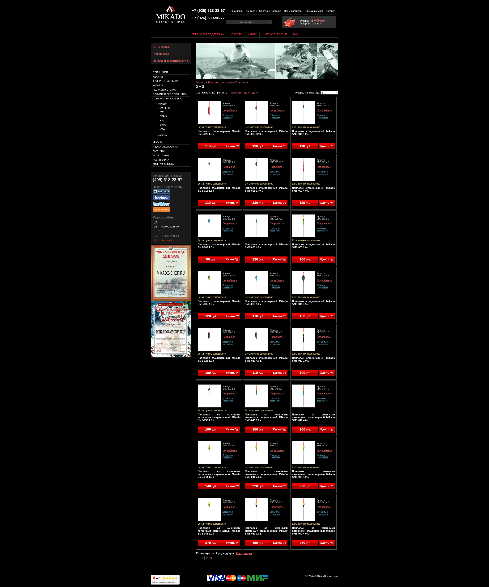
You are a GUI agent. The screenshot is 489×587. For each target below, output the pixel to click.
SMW (162, 129)
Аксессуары (161, 155)
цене (247, 92)
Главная (200, 82)
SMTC (162, 125)
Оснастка (162, 135)
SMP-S (163, 116)
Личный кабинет (314, 11)
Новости (236, 34)
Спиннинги (160, 72)
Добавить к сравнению (228, 116)
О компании (236, 11)
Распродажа (161, 53)
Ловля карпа (161, 160)
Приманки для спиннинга (170, 94)
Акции (252, 34)
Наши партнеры (293, 11)
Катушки (158, 85)
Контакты (251, 11)
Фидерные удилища (165, 81)
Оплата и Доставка (270, 11)
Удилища (158, 77)
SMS (161, 120)
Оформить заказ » (310, 23)
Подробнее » (230, 110)
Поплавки (240, 82)
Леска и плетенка (164, 90)
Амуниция (159, 151)
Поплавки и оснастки (220, 82)
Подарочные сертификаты (170, 60)
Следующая (244, 553)
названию (236, 92)
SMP (161, 112)
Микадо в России (274, 34)
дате (255, 92)
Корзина (330, 11)
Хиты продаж (161, 46)
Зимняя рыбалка (164, 164)
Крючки (158, 142)
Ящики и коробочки (165, 147)
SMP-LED (164, 108)
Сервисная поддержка (208, 34)
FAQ (295, 34)
